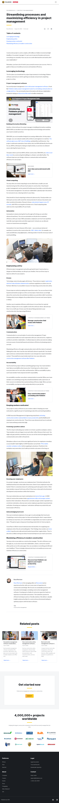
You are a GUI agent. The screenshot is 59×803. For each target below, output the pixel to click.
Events (3, 780)
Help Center (34, 775)
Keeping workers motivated (14, 41)
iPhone (4, 762)
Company (4, 775)
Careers (4, 778)
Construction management (25, 10)
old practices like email (24, 93)
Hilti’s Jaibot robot (36, 230)
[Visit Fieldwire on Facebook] (52, 799)
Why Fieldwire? (6, 789)
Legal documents (35, 762)
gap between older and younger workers (38, 498)
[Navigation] (56, 2)
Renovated (39, 583)
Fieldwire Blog (10, 10)
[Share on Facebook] (48, 28)
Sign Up (29, 696)
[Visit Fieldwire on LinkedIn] (56, 799)
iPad (3, 764)
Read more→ (7, 660)
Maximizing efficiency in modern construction (19, 43)
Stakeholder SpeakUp (36, 767)
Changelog (4, 786)
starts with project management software (36, 86)
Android (4, 767)
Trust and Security (35, 764)
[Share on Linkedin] (45, 28)
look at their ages (40, 496)
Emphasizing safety (11, 39)
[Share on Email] (51, 28)
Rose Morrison (18, 583)
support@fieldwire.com (36, 778)
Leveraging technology (12, 36)
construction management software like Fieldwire (20, 358)
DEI (3, 791)
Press (3, 783)
